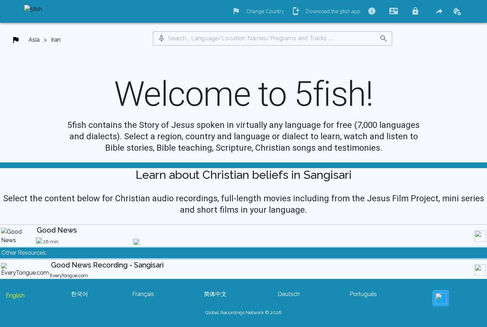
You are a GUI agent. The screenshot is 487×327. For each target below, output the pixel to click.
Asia (34, 39)
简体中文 (215, 294)
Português (363, 294)
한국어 (79, 294)
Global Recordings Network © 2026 (243, 312)
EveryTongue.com (69, 275)
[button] (161, 38)
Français (143, 294)
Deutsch (289, 294)
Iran (56, 39)
